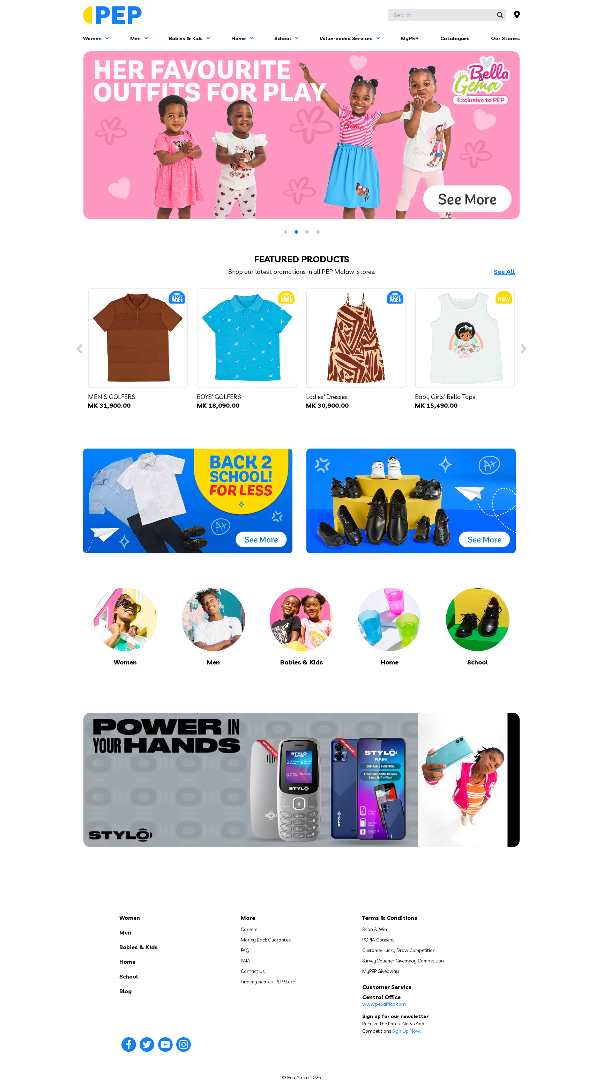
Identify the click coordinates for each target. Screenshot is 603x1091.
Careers (249, 929)
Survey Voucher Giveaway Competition (403, 960)
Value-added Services (347, 38)
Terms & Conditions (389, 917)
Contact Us (253, 971)
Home (239, 38)
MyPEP (410, 38)
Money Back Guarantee (266, 940)
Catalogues (455, 38)
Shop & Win (374, 929)
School (283, 38)
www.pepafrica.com (384, 1004)
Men (136, 38)
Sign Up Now (406, 1031)
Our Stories (505, 38)
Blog (125, 991)
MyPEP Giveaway (380, 971)
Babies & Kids (186, 38)
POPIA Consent (378, 940)
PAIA (245, 960)
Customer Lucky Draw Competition (399, 950)
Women (93, 38)
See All (504, 272)
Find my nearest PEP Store (268, 981)
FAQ (245, 950)
